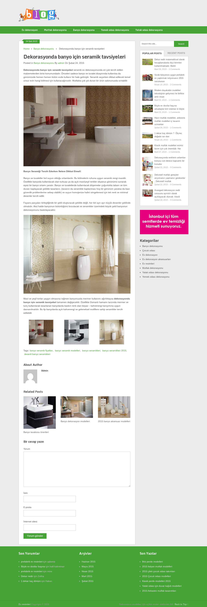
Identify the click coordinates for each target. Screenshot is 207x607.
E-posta (27, 507)
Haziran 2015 (88, 561)
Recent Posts (176, 53)
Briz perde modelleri (152, 561)
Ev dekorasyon (30, 30)
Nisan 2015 (87, 571)
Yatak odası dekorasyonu (149, 30)
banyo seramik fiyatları (41, 350)
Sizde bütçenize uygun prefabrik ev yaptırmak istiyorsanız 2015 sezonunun (169, 78)
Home (26, 48)
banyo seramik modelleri (67, 350)
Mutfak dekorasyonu (55, 30)
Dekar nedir (27, 576)
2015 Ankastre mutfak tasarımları (159, 590)
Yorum (26, 449)
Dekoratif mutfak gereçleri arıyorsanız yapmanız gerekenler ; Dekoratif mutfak (169, 178)
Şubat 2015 (87, 581)
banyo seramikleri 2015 (114, 350)
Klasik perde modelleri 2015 (156, 581)
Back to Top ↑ (181, 604)
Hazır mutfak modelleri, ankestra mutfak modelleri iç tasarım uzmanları (169, 121)
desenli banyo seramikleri (37, 354)
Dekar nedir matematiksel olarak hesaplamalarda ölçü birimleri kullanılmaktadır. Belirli (169, 62)
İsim (25, 493)
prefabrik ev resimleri (32, 561)
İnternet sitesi (30, 521)
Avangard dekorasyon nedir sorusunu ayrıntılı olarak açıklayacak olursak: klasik (167, 193)
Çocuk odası (148, 250)
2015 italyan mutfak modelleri (157, 566)
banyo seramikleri (91, 350)
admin (61, 63)
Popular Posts (152, 53)
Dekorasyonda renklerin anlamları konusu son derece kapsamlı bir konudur (170, 160)
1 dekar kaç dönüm (31, 581)
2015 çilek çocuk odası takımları (158, 571)
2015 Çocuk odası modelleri (156, 576)
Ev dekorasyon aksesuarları (156, 259)
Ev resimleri (148, 263)
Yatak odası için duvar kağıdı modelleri (162, 586)
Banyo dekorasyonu (84, 30)
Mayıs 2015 (88, 566)
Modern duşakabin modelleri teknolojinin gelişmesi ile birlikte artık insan (169, 93)
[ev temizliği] (164, 233)
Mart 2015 (87, 576)
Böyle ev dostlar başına (33, 566)
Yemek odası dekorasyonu (115, 30)
